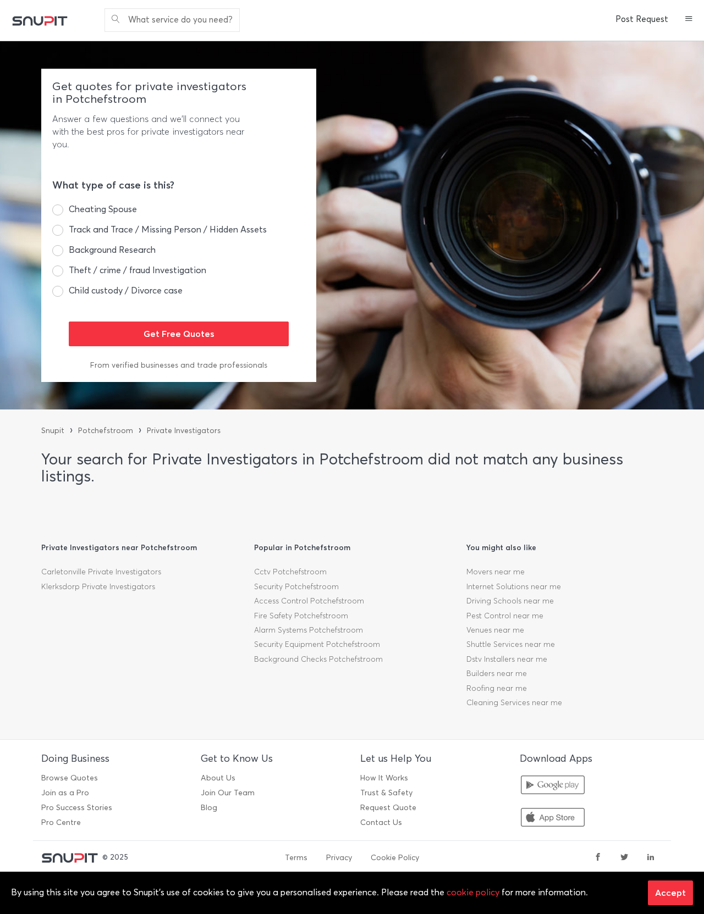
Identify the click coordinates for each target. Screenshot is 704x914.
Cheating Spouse (103, 209)
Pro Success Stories (76, 807)
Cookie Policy (395, 857)
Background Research (112, 250)
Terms (296, 857)
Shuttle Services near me (510, 644)
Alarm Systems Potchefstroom (308, 630)
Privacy (339, 857)
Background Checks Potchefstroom (318, 659)
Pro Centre (61, 822)
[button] (688, 20)
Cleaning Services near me (514, 702)
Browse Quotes (69, 778)
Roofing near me (496, 688)
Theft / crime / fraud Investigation (137, 270)
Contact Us (381, 822)
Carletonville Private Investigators (101, 572)
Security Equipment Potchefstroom (317, 644)
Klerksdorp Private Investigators (98, 586)
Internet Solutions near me (513, 586)
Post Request (641, 19)
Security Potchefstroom (296, 586)
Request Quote (388, 807)
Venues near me (495, 630)
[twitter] (624, 858)
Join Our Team (228, 792)
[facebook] (598, 858)
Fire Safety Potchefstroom (301, 616)
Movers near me (495, 572)
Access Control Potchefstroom (309, 601)
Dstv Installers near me (506, 659)
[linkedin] (651, 858)
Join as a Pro (65, 792)
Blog (209, 807)
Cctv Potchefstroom (290, 572)
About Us (218, 778)
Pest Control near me (504, 616)
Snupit (52, 430)
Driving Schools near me (510, 601)
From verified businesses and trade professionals (178, 365)
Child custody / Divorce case (126, 290)
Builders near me (496, 673)
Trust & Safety (386, 792)
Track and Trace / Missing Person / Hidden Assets (168, 229)
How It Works (384, 778)
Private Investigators (184, 430)
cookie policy (473, 892)
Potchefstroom (105, 430)
